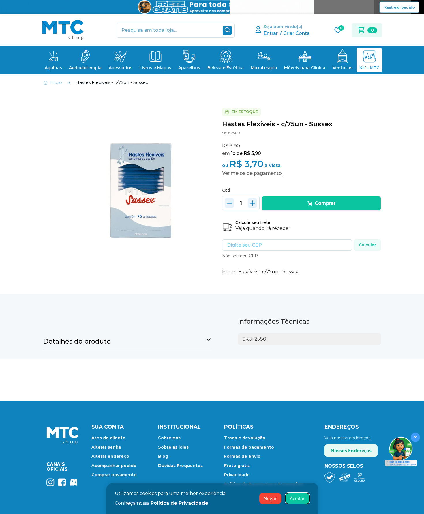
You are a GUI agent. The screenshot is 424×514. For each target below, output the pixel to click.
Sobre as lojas (173, 447)
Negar (270, 498)
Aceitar (297, 498)
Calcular (367, 244)
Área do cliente (108, 437)
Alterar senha (106, 447)
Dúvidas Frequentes (180, 465)
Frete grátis (237, 465)
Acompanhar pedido (113, 465)
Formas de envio (242, 456)
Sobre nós (169, 437)
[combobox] (176, 30)
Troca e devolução (244, 437)
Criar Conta (296, 33)
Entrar (271, 33)
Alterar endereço (110, 456)
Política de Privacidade (179, 503)
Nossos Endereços (351, 450)
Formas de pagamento (249, 447)
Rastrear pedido (399, 7)
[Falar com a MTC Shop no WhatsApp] (401, 452)
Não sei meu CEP (240, 255)
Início (56, 82)
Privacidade (237, 474)
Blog (163, 456)
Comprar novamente (114, 474)
